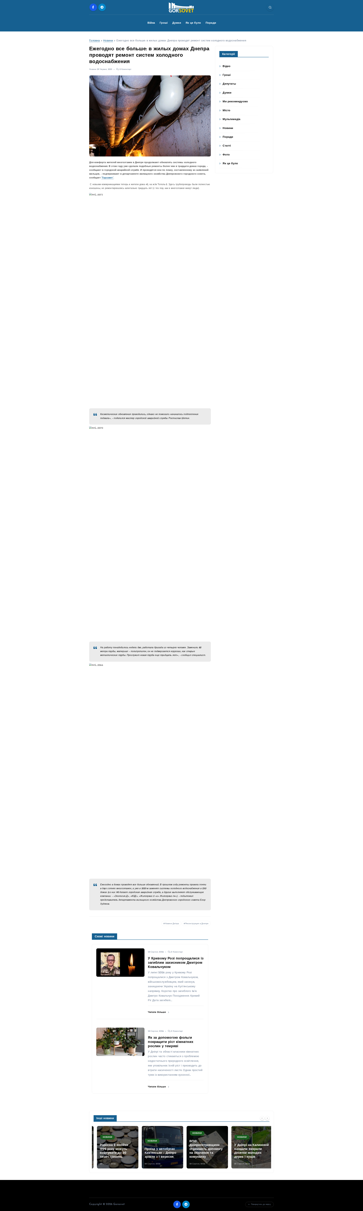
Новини (108, 40)
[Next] (267, 1118)
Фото (226, 154)
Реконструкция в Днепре (196, 924)
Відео (226, 66)
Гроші (164, 23)
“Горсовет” (107, 178)
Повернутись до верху (261, 1204)
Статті (227, 146)
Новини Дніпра (172, 924)
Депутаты (229, 84)
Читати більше (157, 1012)
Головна (94, 40)
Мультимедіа (231, 119)
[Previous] (262, 1118)
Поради (211, 23)
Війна (151, 23)
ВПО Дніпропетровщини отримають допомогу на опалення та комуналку (202, 1149)
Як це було (193, 23)
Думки (176, 23)
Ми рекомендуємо (235, 101)
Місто (226, 110)
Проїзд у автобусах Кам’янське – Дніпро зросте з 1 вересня (157, 1153)
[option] (114, 1147)
